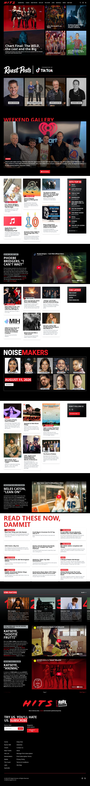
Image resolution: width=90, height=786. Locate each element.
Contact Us (20, 748)
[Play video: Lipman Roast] (35, 92)
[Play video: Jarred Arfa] (76, 92)
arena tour (10, 655)
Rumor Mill (21, 2)
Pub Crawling (74, 300)
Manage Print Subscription (25, 753)
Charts (27, 2)
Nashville (58, 2)
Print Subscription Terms (24, 756)
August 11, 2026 (18, 380)
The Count (47, 2)
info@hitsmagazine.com (10, 780)
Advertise (19, 745)
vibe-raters (10, 592)
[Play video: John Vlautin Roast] (55, 92)
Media (64, 2)
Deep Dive (69, 2)
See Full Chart (72, 230)
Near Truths (34, 2)
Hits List (41, 2)
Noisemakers (8, 756)
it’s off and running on (18, 277)
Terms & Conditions (23, 762)
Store (18, 750)
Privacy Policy (21, 759)
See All (82, 592)
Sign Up (20, 728)
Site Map (19, 765)
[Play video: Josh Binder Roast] (14, 92)
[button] (83, 692)
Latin (53, 2)
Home (6, 742)
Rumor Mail (7, 725)
